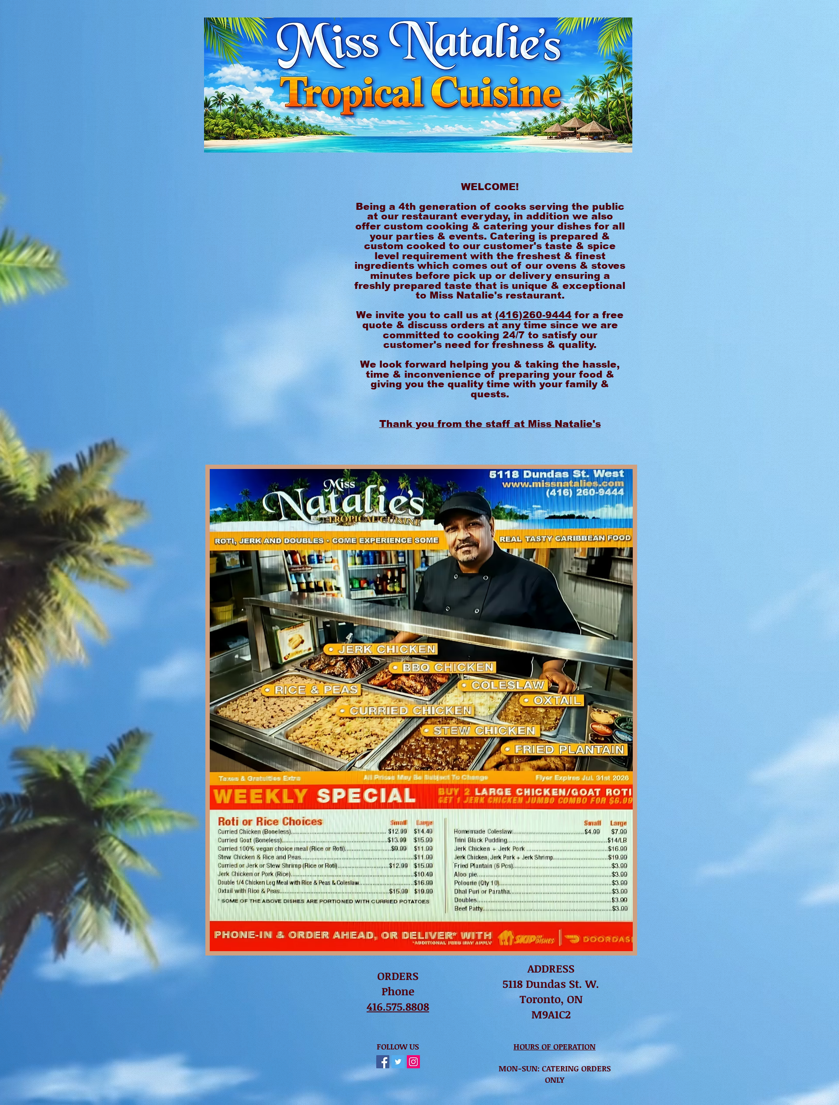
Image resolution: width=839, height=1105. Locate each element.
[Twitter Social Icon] (398, 1061)
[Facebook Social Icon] (382, 1061)
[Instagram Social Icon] (413, 1061)
